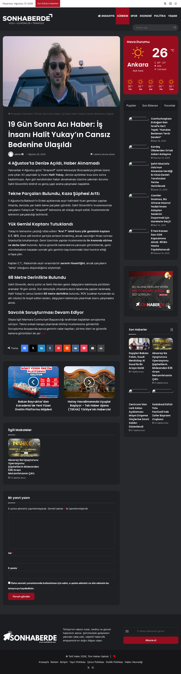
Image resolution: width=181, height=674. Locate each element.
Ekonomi (146, 15)
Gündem (122, 15)
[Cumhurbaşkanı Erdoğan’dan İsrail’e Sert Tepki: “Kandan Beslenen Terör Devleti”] (138, 123)
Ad (10, 553)
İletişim (64, 662)
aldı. (43, 333)
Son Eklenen (150, 105)
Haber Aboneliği (133, 662)
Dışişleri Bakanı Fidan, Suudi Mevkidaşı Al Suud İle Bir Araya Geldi (138, 360)
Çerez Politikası (95, 662)
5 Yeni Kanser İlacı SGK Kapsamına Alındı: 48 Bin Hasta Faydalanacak (160, 240)
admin (17, 154)
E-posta (13, 568)
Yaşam (172, 15)
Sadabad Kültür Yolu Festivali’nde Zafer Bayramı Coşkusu (162, 412)
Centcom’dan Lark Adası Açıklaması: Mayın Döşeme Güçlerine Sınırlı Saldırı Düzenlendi (139, 415)
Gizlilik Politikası (114, 662)
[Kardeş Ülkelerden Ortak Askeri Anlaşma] (138, 151)
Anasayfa (108, 15)
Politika (160, 15)
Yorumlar (169, 105)
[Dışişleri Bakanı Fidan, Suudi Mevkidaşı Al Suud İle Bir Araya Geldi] (139, 344)
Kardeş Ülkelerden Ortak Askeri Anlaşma (162, 150)
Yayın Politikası (77, 662)
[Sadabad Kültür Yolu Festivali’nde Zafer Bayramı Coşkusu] (162, 395)
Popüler (131, 105)
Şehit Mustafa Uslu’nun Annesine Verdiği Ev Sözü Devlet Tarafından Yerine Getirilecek (162, 175)
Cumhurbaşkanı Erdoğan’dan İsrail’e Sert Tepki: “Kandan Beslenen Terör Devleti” (161, 128)
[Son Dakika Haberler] (27, 19)
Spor (134, 15)
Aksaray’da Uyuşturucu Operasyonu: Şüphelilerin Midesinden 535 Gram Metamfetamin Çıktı (23, 466)
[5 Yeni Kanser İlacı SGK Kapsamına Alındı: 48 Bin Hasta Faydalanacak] (138, 235)
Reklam (54, 662)
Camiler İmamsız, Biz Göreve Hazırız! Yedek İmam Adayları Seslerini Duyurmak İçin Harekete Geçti (161, 208)
